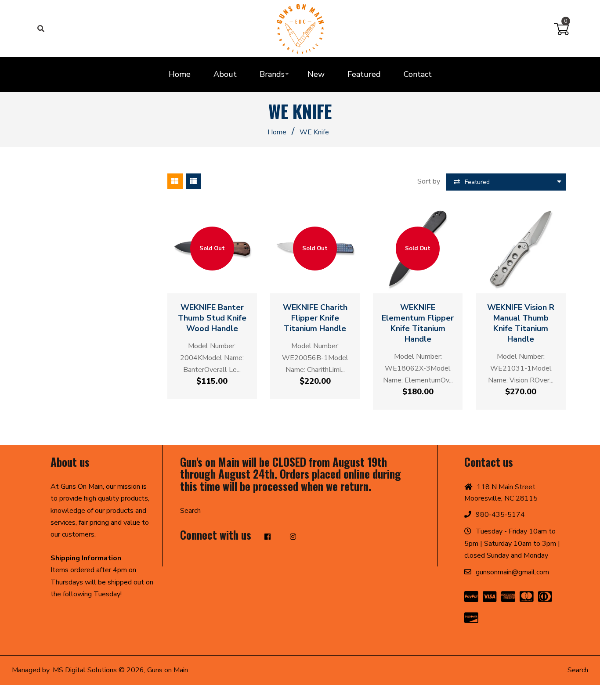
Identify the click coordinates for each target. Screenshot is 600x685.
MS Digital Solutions (85, 670)
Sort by (428, 181)
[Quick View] (203, 282)
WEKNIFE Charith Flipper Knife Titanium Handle (315, 318)
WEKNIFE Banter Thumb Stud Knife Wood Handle (212, 318)
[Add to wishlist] (220, 282)
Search (190, 511)
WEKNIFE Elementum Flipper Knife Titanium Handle (418, 323)
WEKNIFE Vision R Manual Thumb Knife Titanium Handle (520, 323)
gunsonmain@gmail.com (512, 572)
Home (276, 132)
